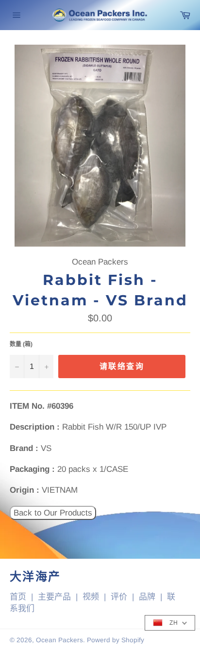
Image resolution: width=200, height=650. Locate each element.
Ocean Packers (59, 640)
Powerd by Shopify (115, 640)
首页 (18, 596)
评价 (119, 596)
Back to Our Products (53, 512)
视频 (91, 596)
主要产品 (54, 596)
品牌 (147, 596)
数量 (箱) (21, 344)
